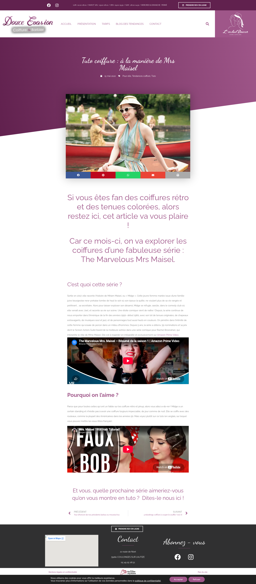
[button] (207, 24)
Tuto (153, 76)
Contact (155, 23)
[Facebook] (48, 5)
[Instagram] (57, 5)
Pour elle (127, 76)
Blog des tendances (130, 23)
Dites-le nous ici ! (163, 498)
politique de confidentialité (148, 580)
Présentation (86, 23)
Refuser (196, 579)
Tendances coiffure (141, 76)
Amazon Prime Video (168, 335)
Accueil (66, 23)
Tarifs (106, 23)
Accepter (178, 579)
